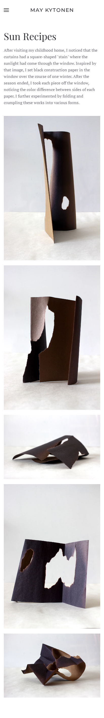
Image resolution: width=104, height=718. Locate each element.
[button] (6, 10)
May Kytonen (52, 10)
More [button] (52, 204)
